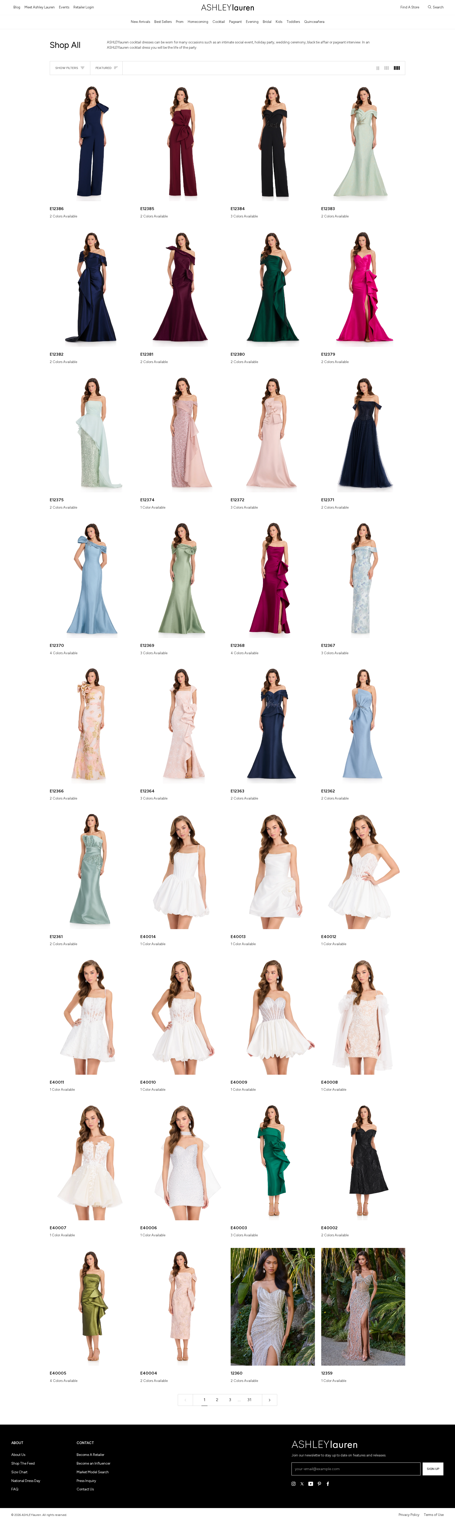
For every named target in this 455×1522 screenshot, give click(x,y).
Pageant (235, 22)
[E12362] (363, 725)
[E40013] (273, 870)
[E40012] (363, 870)
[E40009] (273, 1015)
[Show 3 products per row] (386, 68)
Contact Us (85, 1489)
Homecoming (198, 22)
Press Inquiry (86, 1481)
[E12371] (363, 433)
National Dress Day (25, 1481)
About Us (18, 1455)
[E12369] (182, 579)
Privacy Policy (409, 1515)
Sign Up (433, 1469)
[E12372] (273, 433)
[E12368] (273, 579)
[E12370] (92, 579)
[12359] (363, 1307)
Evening (252, 22)
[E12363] (273, 725)
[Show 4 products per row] (398, 68)
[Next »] (269, 1400)
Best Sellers (163, 22)
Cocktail (218, 22)
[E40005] (92, 1307)
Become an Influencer (93, 1463)
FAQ (14, 1489)
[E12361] (92, 870)
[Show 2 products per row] (378, 68)
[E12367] (363, 579)
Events (64, 7)
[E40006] (182, 1161)
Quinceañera (314, 22)
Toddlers (293, 22)
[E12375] (92, 433)
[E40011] (92, 1015)
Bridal (267, 22)
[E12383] (363, 142)
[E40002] (363, 1161)
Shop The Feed (23, 1463)
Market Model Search (93, 1472)
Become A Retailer (90, 1455)
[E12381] (182, 288)
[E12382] (92, 288)
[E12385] (182, 142)
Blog (16, 7)
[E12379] (363, 288)
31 (249, 1399)
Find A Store (409, 7)
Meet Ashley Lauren (39, 7)
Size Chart (19, 1472)
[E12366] (92, 725)
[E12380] (273, 288)
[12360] (273, 1307)
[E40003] (273, 1161)
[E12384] (273, 142)
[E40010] (182, 1015)
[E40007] (92, 1161)
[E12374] (182, 433)
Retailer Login (83, 7)
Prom (180, 22)
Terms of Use (434, 1515)
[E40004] (182, 1307)
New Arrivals (140, 22)
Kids (279, 22)
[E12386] (92, 142)
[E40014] (182, 870)
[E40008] (363, 1015)
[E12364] (182, 725)
